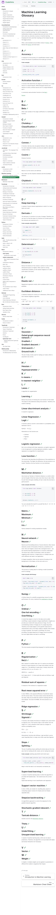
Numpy (29, 44)
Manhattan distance (38, 818)
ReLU (45, 92)
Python (47, 42)
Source (23, 95)
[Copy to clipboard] (53, 66)
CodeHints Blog (42, 2)
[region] (38, 583)
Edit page (25, 870)
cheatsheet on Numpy (47, 599)
